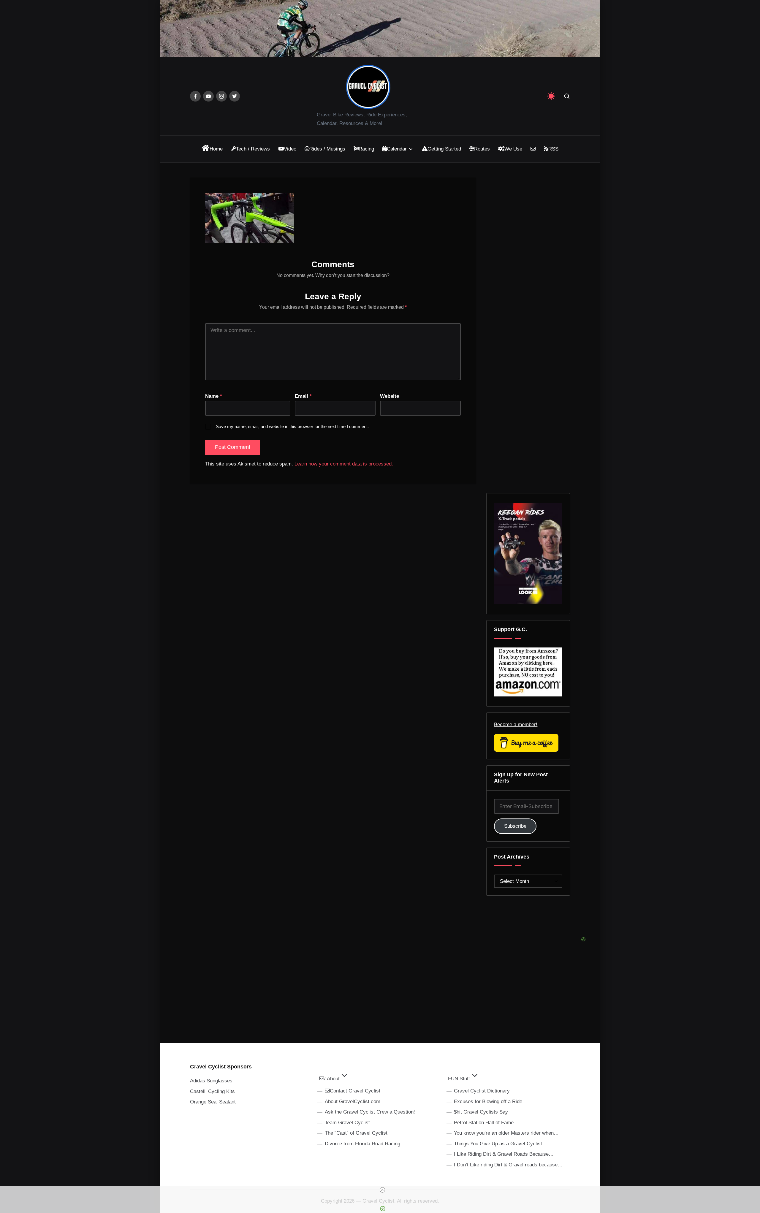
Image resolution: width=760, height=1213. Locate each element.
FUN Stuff (459, 1078)
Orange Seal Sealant (213, 1102)
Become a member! (515, 724)
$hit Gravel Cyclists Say (481, 1112)
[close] (382, 1190)
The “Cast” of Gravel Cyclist (356, 1133)
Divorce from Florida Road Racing (362, 1144)
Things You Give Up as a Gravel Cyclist (498, 1144)
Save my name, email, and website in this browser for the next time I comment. (292, 426)
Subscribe (515, 826)
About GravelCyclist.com (352, 1101)
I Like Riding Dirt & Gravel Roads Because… (504, 1154)
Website (389, 396)
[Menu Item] (195, 96)
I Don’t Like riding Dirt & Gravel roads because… (508, 1165)
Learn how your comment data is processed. (343, 464)
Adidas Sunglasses (211, 1081)
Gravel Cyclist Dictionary (482, 1091)
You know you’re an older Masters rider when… (506, 1133)
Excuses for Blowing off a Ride (488, 1101)
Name (213, 396)
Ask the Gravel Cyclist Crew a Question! (370, 1112)
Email (303, 396)
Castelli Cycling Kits (212, 1091)
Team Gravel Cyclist (347, 1122)
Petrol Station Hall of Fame (484, 1122)
